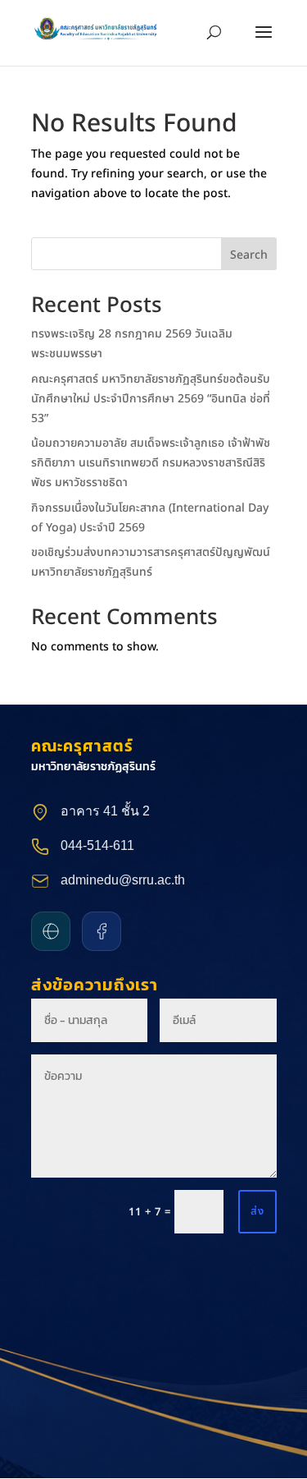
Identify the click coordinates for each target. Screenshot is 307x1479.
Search (249, 255)
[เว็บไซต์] (50, 931)
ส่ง (257, 1211)
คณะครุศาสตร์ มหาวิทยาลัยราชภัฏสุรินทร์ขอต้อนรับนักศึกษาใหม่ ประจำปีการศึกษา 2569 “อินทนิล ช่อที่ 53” (150, 398)
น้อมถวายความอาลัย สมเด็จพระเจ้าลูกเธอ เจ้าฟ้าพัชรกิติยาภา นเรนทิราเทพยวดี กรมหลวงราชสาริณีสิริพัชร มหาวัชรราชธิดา (150, 462)
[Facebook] (101, 931)
